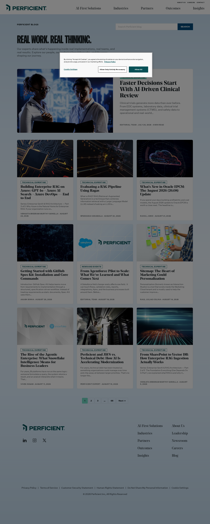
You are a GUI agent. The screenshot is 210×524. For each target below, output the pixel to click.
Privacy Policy (110, 62)
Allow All (138, 69)
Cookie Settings (70, 69)
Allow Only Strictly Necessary (112, 69)
